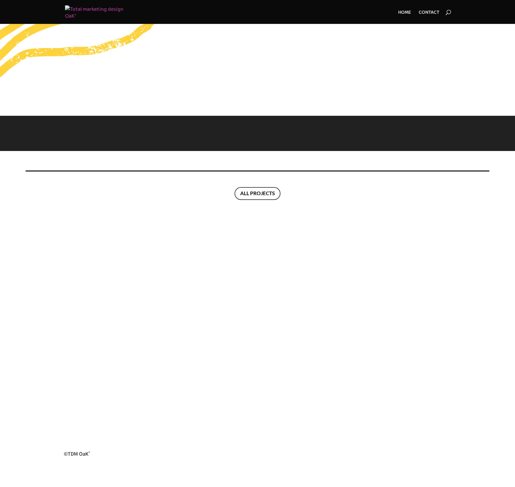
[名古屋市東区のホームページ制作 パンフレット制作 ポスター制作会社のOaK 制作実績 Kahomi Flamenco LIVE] (257, 133)
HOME (404, 12)
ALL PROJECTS (257, 193)
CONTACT (429, 12)
